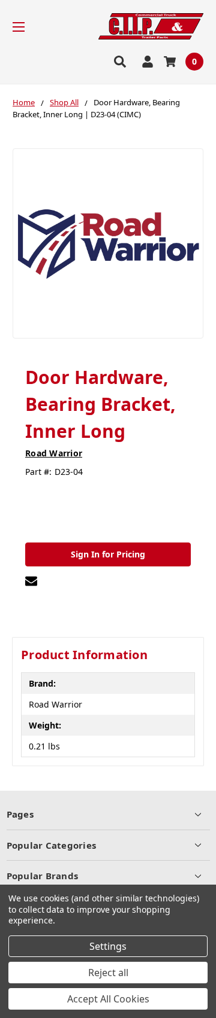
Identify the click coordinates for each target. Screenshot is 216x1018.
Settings (108, 946)
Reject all (108, 972)
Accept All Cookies (108, 998)
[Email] (31, 581)
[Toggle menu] (29, 26)
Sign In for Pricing (108, 554)
